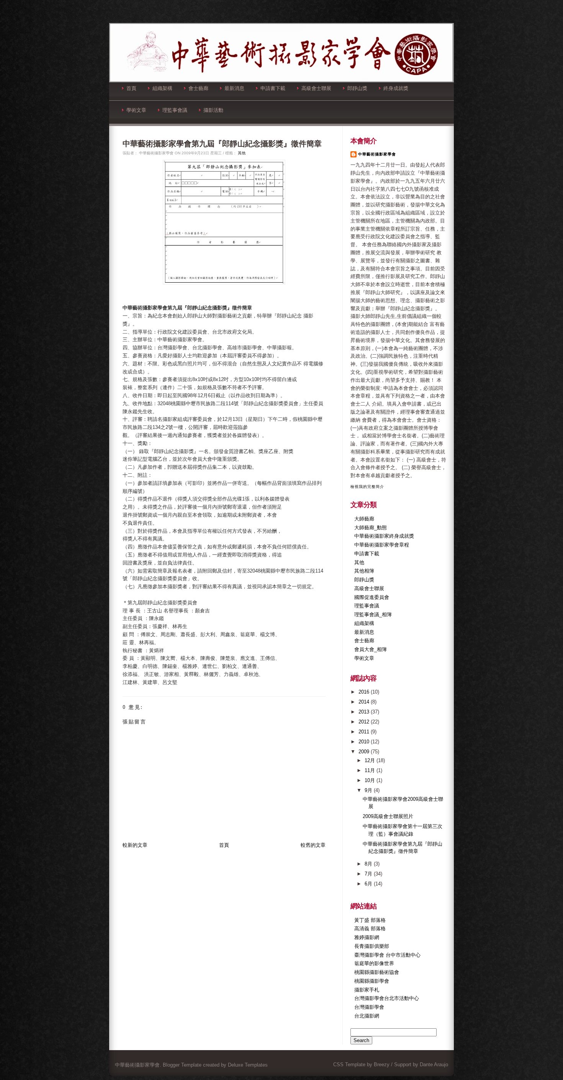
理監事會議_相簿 (373, 614)
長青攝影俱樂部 (371, 946)
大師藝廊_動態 (370, 527)
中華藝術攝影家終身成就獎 (384, 536)
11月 (370, 770)
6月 (369, 884)
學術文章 (136, 110)
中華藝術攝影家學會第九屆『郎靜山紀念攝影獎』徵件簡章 (222, 143)
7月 (369, 874)
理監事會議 (174, 110)
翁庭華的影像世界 (374, 963)
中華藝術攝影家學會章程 (381, 545)
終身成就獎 (395, 88)
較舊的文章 (313, 845)
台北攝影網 (366, 1016)
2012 (364, 722)
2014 (364, 702)
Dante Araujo (434, 1064)
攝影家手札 (366, 990)
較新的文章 (135, 845)
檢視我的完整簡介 (367, 486)
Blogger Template (182, 1065)
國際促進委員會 (371, 597)
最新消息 (234, 88)
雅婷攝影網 (366, 937)
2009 (364, 751)
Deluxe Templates (248, 1065)
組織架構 (162, 88)
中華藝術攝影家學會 (377, 154)
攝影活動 (213, 110)
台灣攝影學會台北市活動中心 (386, 998)
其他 (241, 153)
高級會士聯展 (316, 88)
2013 (364, 712)
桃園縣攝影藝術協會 (376, 972)
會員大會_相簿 (370, 649)
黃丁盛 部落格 (370, 920)
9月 (369, 790)
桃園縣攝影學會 (371, 981)
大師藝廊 (364, 519)
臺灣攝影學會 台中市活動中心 (387, 955)
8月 (369, 864)
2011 (364, 732)
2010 (364, 742)
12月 (370, 760)
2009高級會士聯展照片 (388, 816)
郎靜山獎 (357, 88)
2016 (364, 692)
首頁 (131, 88)
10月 (370, 780)
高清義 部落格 (370, 928)
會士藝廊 (198, 88)
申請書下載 (272, 88)
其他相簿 (364, 571)
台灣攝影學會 (369, 1007)
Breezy (382, 1064)
